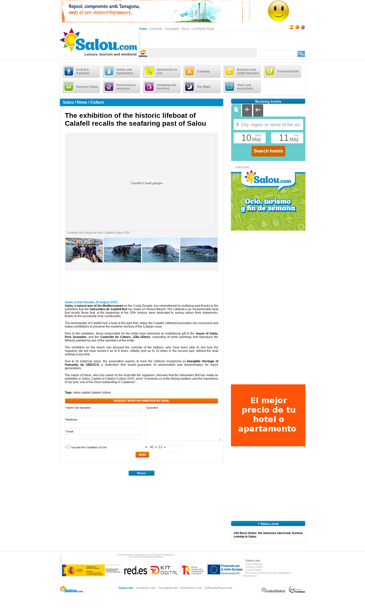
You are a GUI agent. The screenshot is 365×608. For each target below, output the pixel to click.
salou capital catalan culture (92, 392)
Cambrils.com (146, 588)
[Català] (297, 28)
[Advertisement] (199, 39)
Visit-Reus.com (191, 588)
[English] (302, 28)
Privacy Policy (253, 566)
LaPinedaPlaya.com (218, 588)
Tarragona (172, 28)
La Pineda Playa (203, 28)
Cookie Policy (253, 569)
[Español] (291, 28)
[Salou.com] (99, 51)
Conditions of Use (96, 447)
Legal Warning (253, 563)
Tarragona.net (168, 588)
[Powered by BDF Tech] (297, 592)
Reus (185, 28)
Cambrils (155, 28)
